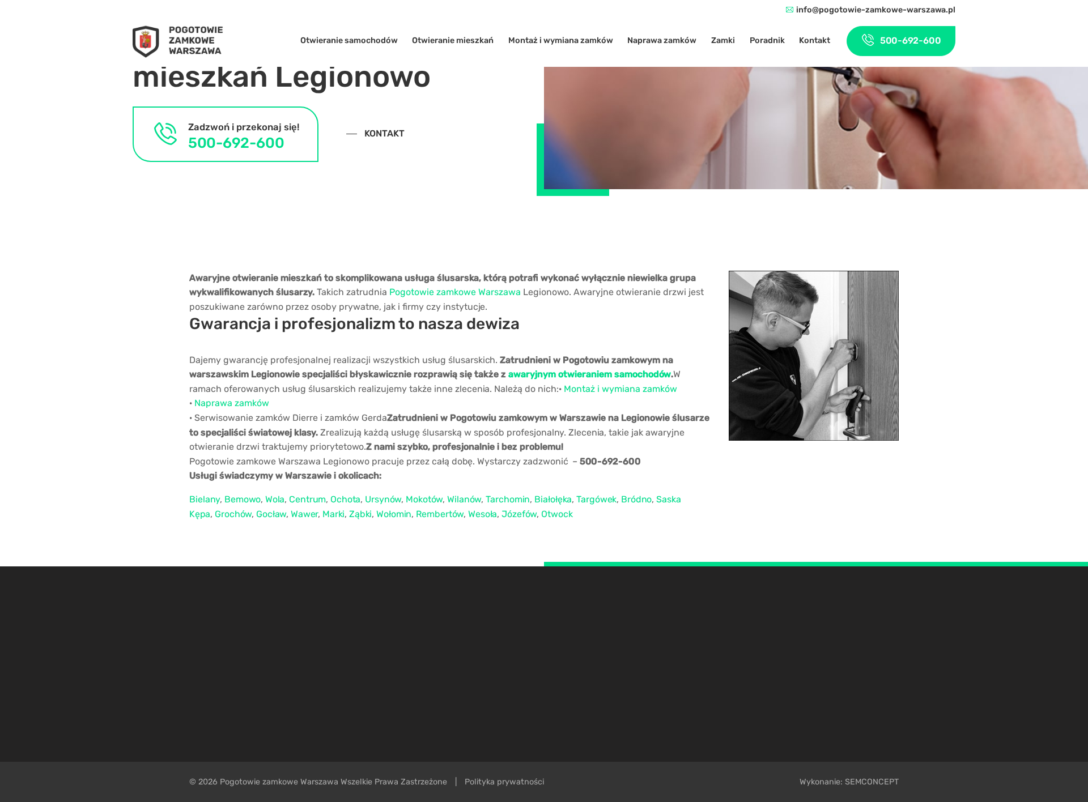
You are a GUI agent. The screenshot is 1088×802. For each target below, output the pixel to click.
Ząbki (360, 514)
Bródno (636, 499)
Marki (333, 514)
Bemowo (242, 499)
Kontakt (814, 41)
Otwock (557, 514)
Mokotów (424, 499)
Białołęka (553, 499)
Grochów (233, 514)
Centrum (307, 499)
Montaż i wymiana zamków (560, 41)
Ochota (345, 499)
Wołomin (393, 514)
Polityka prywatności (504, 782)
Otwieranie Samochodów (801, 648)
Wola (274, 499)
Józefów (519, 514)
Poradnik (767, 41)
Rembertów (440, 514)
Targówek (596, 499)
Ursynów (383, 499)
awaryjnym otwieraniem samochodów (589, 374)
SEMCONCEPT (872, 782)
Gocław (271, 514)
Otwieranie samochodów (349, 41)
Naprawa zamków (661, 41)
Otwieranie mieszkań (453, 41)
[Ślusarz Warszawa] (178, 41)
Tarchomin (508, 499)
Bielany (204, 499)
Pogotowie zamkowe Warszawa (455, 292)
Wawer (304, 514)
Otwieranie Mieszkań (796, 656)
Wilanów (464, 499)
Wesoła (482, 514)
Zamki (723, 41)
